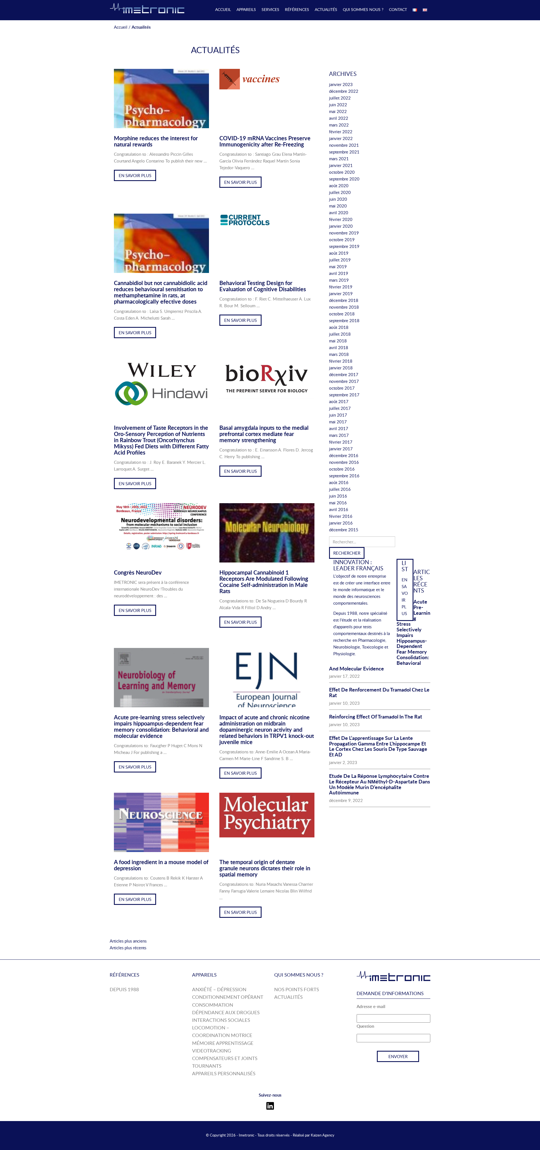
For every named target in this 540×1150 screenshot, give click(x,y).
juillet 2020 (340, 192)
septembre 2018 (344, 320)
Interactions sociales (221, 1020)
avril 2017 (338, 428)
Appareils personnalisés (223, 1073)
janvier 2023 (341, 84)
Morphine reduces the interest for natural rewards (156, 141)
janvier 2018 (341, 367)
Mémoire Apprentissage (222, 1043)
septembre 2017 (344, 394)
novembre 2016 (344, 462)
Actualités (326, 10)
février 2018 (340, 361)
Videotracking (211, 1050)
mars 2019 (339, 280)
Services (270, 10)
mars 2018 (339, 354)
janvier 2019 (341, 293)
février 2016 (340, 516)
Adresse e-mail (371, 1006)
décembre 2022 (343, 91)
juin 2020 (338, 199)
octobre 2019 (342, 239)
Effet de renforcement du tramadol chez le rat (379, 692)
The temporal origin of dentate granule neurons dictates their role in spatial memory (264, 868)
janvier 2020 (341, 226)
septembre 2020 (344, 179)
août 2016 (338, 482)
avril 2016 (338, 509)
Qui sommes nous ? (363, 10)
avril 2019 (338, 273)
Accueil (223, 10)
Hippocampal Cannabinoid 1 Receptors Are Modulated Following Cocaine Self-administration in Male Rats (263, 581)
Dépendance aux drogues (226, 1012)
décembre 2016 (343, 455)
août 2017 (338, 401)
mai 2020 (338, 206)
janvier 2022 (341, 138)
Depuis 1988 (124, 989)
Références (297, 10)
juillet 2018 (340, 334)
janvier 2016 (341, 523)
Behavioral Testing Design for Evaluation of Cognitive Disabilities (262, 286)
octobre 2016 (342, 469)
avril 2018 (338, 347)
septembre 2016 (344, 475)
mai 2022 (338, 111)
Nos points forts (296, 989)
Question (365, 1026)
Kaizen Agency (322, 1135)
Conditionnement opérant (227, 997)
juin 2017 (338, 415)
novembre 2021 (344, 145)
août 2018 (338, 327)
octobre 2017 (342, 388)
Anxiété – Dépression (219, 989)
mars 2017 (339, 435)
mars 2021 (339, 158)
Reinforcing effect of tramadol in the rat (375, 716)
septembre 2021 (344, 152)
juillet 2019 (340, 260)
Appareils (246, 10)
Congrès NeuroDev (138, 572)
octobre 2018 (342, 314)
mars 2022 (339, 125)
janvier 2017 (341, 448)
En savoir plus (135, 175)
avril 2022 (338, 118)
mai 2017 (338, 421)
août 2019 (338, 253)
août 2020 (338, 185)
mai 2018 (338, 341)
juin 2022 (338, 104)
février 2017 (340, 442)
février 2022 (340, 131)
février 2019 (340, 287)
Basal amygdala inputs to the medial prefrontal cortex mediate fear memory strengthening (264, 434)
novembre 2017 (344, 381)
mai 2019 (338, 266)
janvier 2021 (341, 165)
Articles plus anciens (128, 941)
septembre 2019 (344, 246)
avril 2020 (338, 212)
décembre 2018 (343, 300)
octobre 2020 (342, 172)
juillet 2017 (340, 408)
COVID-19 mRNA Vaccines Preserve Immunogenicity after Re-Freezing (264, 141)
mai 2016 (338, 502)
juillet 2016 (340, 489)
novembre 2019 (344, 233)
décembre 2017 (343, 374)
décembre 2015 (343, 529)
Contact (398, 10)
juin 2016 (338, 496)
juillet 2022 (340, 98)
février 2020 (340, 219)
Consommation (212, 1005)
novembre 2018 (344, 307)
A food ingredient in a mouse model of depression (161, 865)
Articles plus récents (128, 947)
